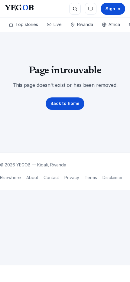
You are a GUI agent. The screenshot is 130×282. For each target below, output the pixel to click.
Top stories (26, 24)
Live (58, 24)
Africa (114, 24)
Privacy (71, 177)
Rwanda (85, 24)
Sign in (113, 8)
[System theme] (90, 9)
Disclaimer (112, 177)
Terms (91, 177)
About (32, 177)
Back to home (65, 103)
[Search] (75, 9)
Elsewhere (10, 177)
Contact (51, 177)
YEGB (19, 8)
